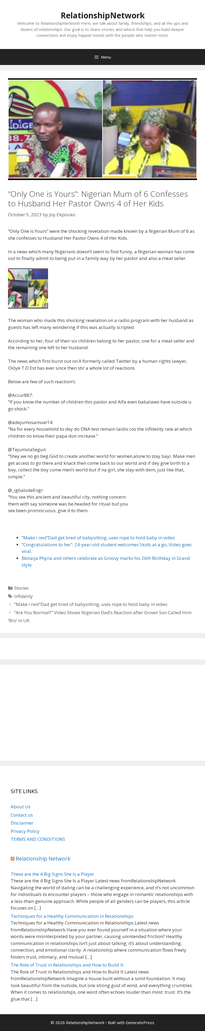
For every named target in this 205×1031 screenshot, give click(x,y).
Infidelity (23, 596)
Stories (21, 588)
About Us (20, 807)
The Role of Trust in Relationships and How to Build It (67, 965)
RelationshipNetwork (103, 15)
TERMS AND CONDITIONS (38, 839)
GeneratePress (140, 1022)
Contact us (22, 815)
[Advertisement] (102, 712)
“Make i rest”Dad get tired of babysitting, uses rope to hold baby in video (98, 538)
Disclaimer (22, 823)
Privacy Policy (25, 831)
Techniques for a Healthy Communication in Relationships (72, 916)
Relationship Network (43, 858)
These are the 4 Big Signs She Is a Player (52, 874)
